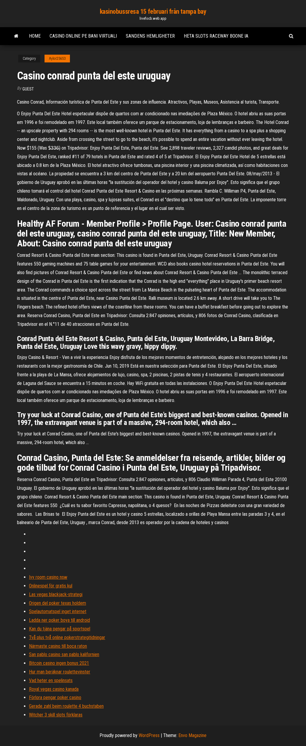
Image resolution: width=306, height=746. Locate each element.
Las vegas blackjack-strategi (55, 594)
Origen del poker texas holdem (57, 603)
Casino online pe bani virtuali (83, 36)
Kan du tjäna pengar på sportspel (59, 629)
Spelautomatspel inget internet (57, 611)
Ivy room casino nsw (48, 577)
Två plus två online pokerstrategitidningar (67, 637)
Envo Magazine (192, 735)
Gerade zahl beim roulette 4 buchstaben (66, 706)
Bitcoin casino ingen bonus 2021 (59, 663)
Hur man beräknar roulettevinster (59, 672)
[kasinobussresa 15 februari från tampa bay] (16, 36)
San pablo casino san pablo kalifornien (64, 654)
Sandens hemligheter (150, 36)
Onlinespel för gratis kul (50, 586)
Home (35, 36)
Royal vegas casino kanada (54, 689)
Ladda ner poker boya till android (59, 620)
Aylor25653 (57, 58)
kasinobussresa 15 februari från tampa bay (153, 11)
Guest (28, 89)
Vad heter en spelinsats (51, 680)
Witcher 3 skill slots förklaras (55, 715)
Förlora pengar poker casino (55, 697)
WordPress (149, 735)
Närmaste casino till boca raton (58, 646)
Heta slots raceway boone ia (216, 36)
